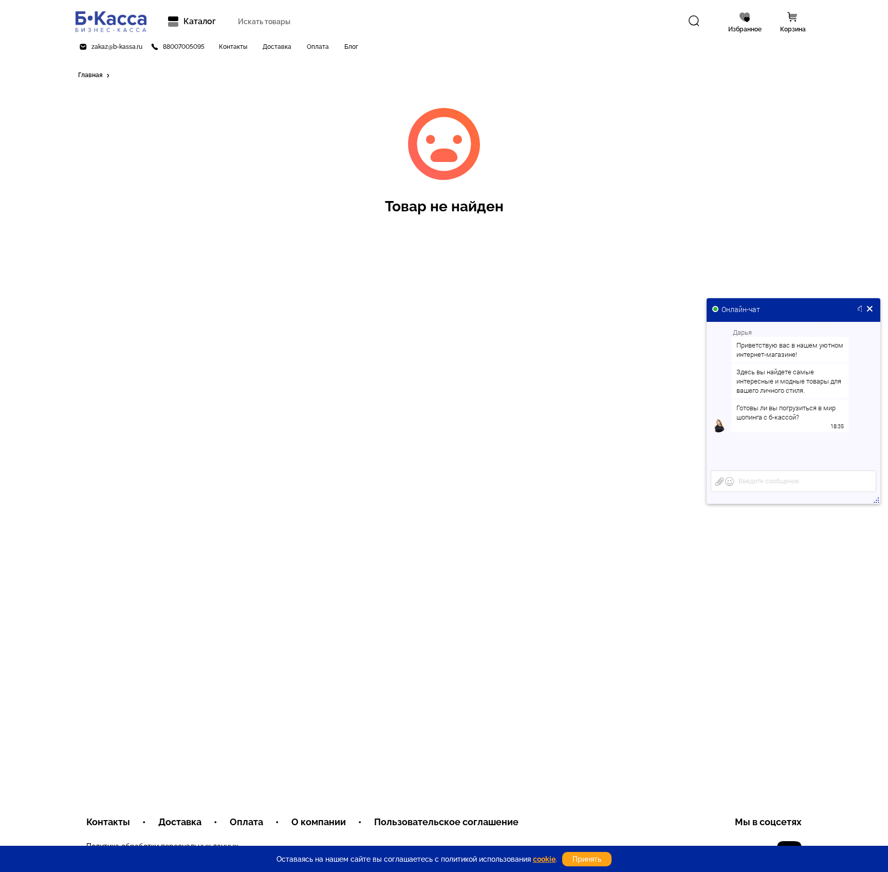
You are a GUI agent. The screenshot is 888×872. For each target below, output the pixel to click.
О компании (318, 821)
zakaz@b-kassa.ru (116, 46)
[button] (94, 75)
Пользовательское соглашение (446, 821)
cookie (544, 859)
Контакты (233, 46)
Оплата (318, 46)
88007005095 (184, 46)
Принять (586, 859)
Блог (351, 46)
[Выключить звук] (861, 309)
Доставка (277, 46)
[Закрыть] (869, 309)
